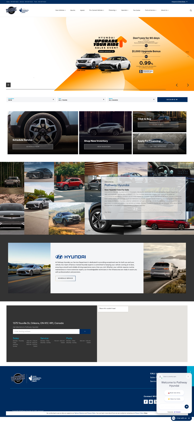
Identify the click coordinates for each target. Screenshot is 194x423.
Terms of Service (79, 413)
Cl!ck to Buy (158, 124)
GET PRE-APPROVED (158, 147)
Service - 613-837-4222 (26, 2)
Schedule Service (65, 278)
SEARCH (172, 99)
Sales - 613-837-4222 (12, 2)
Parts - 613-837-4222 (40, 2)
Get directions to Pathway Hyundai (25, 327)
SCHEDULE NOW (32, 147)
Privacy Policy (91, 413)
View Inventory (104, 147)
